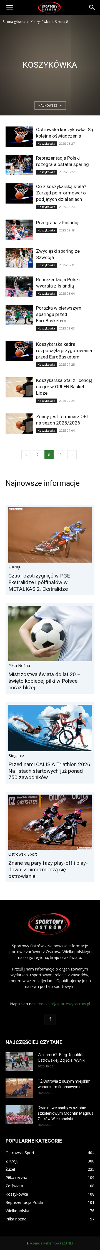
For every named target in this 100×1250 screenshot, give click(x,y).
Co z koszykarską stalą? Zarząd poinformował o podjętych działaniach (61, 193)
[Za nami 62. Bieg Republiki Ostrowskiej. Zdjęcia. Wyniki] (19, 1061)
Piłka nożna (19, 665)
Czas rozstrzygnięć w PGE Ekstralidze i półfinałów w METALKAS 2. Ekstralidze (39, 582)
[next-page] (72, 454)
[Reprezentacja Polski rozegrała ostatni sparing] (19, 165)
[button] (9, 7)
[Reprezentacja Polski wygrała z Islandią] (19, 286)
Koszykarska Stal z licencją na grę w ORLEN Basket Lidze (64, 387)
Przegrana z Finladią (57, 222)
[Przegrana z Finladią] (19, 230)
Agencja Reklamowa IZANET (52, 1243)
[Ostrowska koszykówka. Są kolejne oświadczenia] (19, 136)
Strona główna (14, 21)
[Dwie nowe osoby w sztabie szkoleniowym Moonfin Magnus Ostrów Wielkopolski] (19, 1114)
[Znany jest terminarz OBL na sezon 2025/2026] (19, 423)
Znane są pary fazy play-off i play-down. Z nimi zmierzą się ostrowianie (48, 869)
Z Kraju (14, 566)
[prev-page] (26, 454)
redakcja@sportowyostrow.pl (64, 1003)
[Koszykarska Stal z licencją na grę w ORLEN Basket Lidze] (19, 387)
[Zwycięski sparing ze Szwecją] (19, 258)
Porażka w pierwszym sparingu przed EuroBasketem (58, 314)
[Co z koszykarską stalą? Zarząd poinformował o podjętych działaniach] (19, 193)
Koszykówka (40, 21)
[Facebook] (50, 1019)
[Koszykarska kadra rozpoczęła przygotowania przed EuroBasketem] (19, 351)
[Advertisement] (50, 77)
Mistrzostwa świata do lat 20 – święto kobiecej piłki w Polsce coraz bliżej (44, 681)
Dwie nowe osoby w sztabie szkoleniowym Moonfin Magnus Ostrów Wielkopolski (65, 1113)
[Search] (92, 7)
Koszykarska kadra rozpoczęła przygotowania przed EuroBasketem (64, 350)
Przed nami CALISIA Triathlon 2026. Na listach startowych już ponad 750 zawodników (49, 771)
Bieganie (16, 755)
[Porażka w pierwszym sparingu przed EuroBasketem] (19, 315)
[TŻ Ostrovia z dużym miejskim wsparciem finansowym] (19, 1088)
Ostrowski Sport (22, 854)
